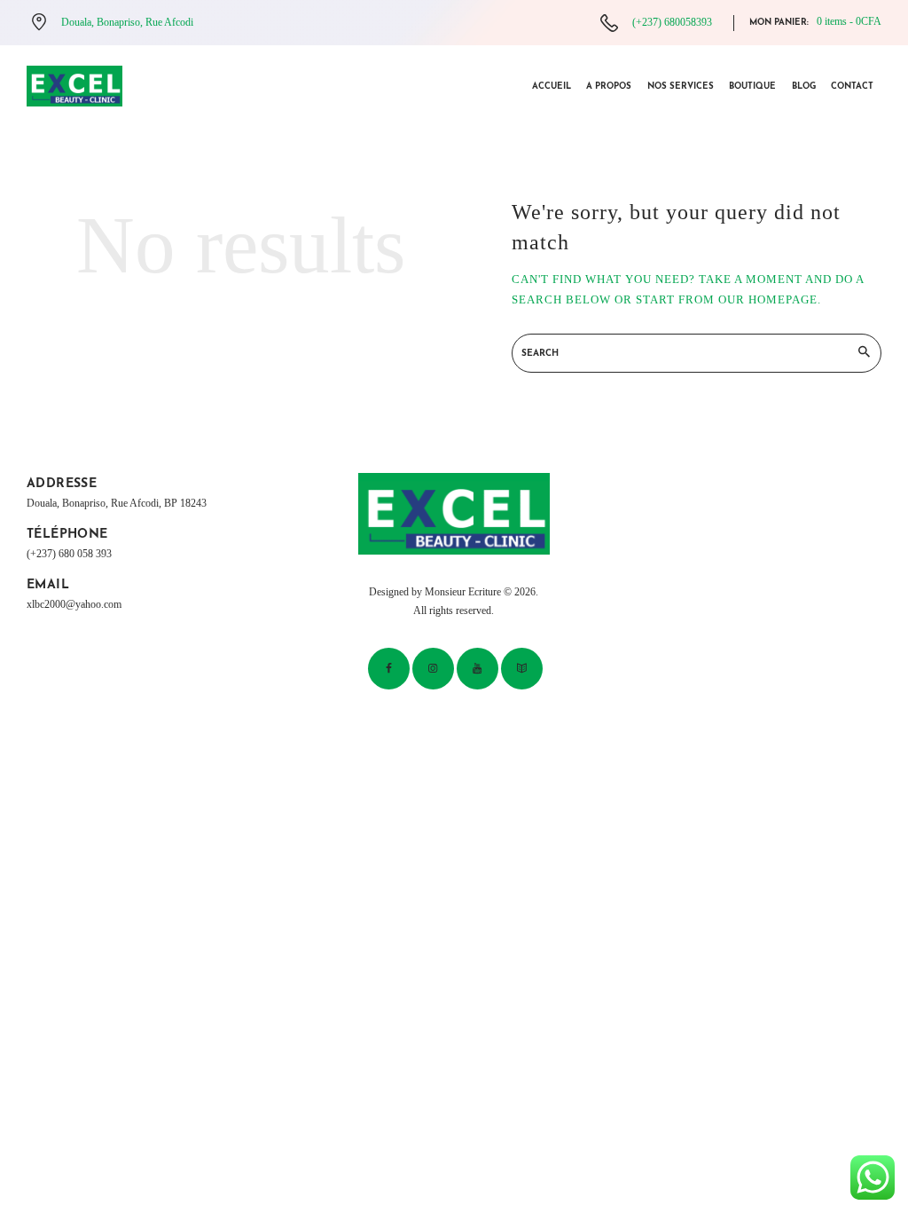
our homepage (768, 299)
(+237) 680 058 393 (69, 554)
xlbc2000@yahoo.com (74, 604)
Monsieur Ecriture (463, 592)
